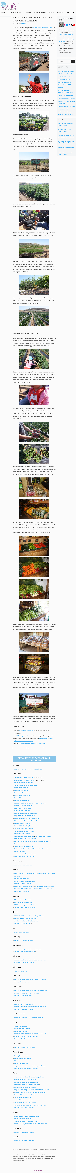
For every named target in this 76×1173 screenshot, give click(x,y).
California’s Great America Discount (25, 785)
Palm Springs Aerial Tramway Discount (26, 818)
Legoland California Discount (23, 805)
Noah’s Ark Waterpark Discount (24, 1132)
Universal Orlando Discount (23, 889)
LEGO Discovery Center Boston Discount (27, 949)
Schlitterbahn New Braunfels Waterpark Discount (29, 1105)
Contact (51, 12)
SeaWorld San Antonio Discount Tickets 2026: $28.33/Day (64, 85)
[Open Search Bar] (74, 13)
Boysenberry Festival (46, 738)
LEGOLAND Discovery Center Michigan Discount (29, 960)
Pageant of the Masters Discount (24, 815)
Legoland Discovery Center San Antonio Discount (30, 1092)
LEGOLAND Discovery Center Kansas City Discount (30, 979)
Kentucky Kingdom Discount (23, 940)
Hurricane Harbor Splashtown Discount (26, 1084)
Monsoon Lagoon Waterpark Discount (26, 1036)
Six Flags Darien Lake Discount (24, 1009)
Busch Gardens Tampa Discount (24, 873)
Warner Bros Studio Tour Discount (25, 854)
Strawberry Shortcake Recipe (23, 741)
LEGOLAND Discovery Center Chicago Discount (29, 916)
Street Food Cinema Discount (23, 846)
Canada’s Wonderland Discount (24, 1140)
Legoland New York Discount (23, 1004)
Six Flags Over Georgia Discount (24, 907)
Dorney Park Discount (21, 1056)
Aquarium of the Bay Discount (24, 777)
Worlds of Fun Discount (21, 982)
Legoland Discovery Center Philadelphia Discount (30, 1066)
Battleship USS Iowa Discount (23, 782)
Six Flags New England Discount (24, 951)
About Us (60, 12)
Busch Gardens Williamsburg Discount (26, 1116)
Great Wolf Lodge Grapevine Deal (25, 1079)
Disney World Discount (21, 878)
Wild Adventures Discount (22, 900)
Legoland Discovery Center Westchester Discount (30, 1006)
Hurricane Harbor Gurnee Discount (25, 918)
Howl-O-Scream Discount (43, 836)
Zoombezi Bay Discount (22, 1039)
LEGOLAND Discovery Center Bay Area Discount (29, 803)
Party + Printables (40, 12)
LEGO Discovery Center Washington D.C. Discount (30, 1124)
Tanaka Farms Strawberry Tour (42, 27)
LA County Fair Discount (22, 800)
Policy (68, 12)
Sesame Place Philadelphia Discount (26, 1068)
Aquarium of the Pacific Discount (24, 780)
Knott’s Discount (19, 798)
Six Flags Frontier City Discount (24, 1047)
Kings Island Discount (21, 1031)
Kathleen (71, 30)
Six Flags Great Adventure (22, 995)
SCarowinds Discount (36, 1017)
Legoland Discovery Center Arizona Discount (28, 769)
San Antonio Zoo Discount (22, 1097)
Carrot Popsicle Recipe (26, 731)
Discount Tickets (16, 12)
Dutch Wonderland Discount (23, 1058)
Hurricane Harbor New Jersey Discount (26, 993)
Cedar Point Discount (21, 1026)
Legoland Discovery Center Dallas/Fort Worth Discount (31, 1090)
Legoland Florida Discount (22, 883)
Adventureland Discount (22, 932)
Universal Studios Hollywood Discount (26, 849)
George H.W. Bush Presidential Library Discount (29, 1077)
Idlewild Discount (19, 1061)
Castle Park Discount (21, 787)
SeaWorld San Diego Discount (24, 836)
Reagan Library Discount (22, 823)
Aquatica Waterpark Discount (44, 886)
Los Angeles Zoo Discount (22, 808)
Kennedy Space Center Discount (24, 881)
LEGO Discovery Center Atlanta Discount (27, 905)
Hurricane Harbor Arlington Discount (26, 1082)
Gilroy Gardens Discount (22, 795)
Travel (3, 12)
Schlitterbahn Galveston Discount (25, 1102)
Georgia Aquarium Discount (23, 902)
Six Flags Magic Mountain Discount (25, 841)
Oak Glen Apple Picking (21, 736)
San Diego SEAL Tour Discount (24, 831)
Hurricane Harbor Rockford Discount (26, 921)
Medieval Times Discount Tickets (24, 1095)
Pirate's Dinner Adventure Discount (25, 821)
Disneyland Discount (21, 793)
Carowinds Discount (20, 1017)
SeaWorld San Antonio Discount (24, 1100)
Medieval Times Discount (22, 810)
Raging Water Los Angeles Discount (25, 826)
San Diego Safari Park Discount (24, 828)
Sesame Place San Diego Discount (25, 838)
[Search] (73, 61)
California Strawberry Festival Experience (32, 743)
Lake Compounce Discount (23, 865)
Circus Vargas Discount (21, 790)
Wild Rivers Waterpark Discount (24, 856)
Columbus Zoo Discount (22, 1028)
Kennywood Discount (21, 1063)
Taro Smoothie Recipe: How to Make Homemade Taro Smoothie (66, 143)
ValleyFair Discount (20, 971)
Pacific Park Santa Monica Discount (25, 813)
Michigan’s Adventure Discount (24, 962)
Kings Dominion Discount (22, 1118)
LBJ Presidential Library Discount (25, 1087)
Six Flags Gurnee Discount (22, 923)
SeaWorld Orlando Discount (23, 886)
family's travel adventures (66, 34)
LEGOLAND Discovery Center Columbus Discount (30, 1034)
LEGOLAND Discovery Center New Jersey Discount (30, 990)
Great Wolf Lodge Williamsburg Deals (26, 1121)
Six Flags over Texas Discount (24, 1107)
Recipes (28, 12)
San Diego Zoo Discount (22, 833)
